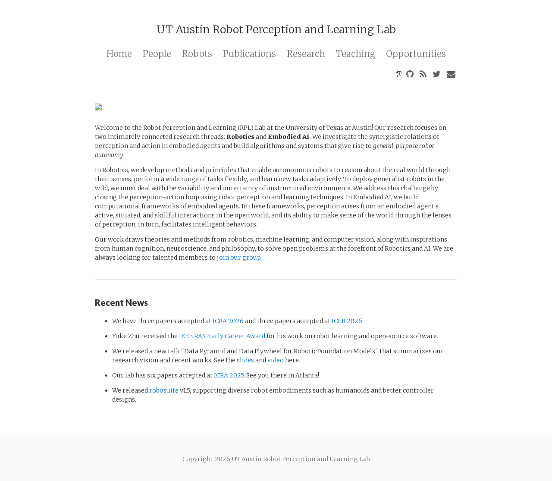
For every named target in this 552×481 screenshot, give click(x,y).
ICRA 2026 (228, 321)
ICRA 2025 (229, 375)
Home (119, 53)
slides (245, 360)
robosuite (164, 390)
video (275, 360)
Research (306, 53)
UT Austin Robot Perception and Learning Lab (276, 29)
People (157, 53)
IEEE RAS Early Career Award (222, 336)
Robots (197, 53)
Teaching (355, 53)
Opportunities (416, 53)
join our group (238, 257)
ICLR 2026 (347, 321)
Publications (249, 53)
